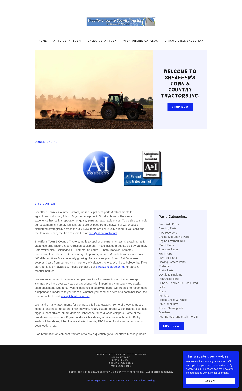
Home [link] (43, 41)
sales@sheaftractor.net (75, 296)
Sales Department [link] (103, 41)
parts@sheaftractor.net (103, 233)
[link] (121, 21)
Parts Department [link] (67, 41)
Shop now (180, 107)
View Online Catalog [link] (140, 41)
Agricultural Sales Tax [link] (183, 41)
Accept (210, 381)
